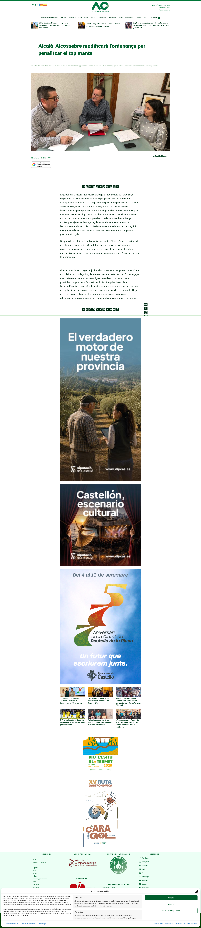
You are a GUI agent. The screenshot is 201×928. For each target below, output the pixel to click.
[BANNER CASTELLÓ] (100, 683)
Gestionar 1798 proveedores (163, 923)
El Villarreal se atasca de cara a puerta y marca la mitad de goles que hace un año (72, 722)
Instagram (145, 862)
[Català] (41, 5)
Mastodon (145, 888)
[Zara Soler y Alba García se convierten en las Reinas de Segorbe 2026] (81, 25)
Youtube (144, 880)
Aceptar (171, 898)
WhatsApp (145, 877)
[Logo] (100, 7)
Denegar (171, 904)
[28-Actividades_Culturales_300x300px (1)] (100, 565)
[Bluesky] (107, 186)
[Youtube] (140, 880)
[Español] (45, 5)
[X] (97, 186)
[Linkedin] (110, 186)
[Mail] (140, 869)
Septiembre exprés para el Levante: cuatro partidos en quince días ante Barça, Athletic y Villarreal (151, 25)
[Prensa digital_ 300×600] (100, 812)
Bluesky (144, 884)
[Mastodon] (103, 186)
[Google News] (83, 186)
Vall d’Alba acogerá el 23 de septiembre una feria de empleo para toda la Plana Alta (100, 722)
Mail (143, 869)
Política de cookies (12, 924)
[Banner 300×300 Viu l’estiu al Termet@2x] (100, 754)
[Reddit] (114, 186)
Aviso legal (42, 924)
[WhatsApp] (140, 877)
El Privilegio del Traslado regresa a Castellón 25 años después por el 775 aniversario (54, 25)
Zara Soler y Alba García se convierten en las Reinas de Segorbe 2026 (98, 700)
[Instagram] (90, 186)
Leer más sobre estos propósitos (187, 923)
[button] (196, 891)
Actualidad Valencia (109, 887)
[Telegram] (100, 186)
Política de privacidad (28, 924)
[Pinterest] (117, 186)
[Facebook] (93, 186)
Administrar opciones (171, 911)
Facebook (145, 858)
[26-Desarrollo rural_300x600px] (100, 481)
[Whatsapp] (87, 186)
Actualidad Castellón (161, 156)
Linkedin (144, 865)
